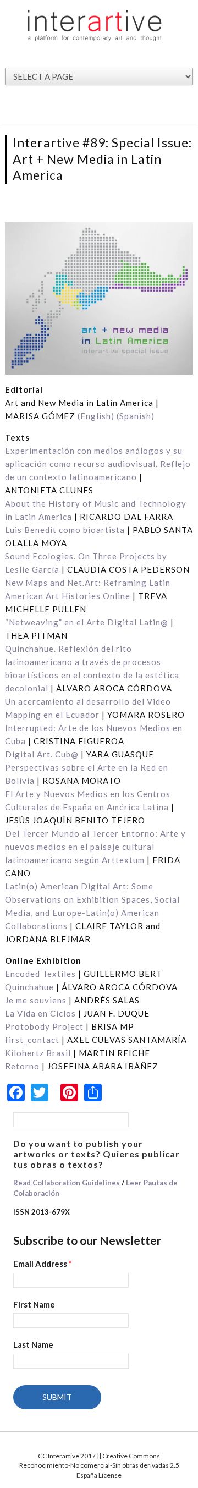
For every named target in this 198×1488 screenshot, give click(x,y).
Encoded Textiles (40, 974)
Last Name (33, 1344)
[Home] (95, 25)
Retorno (22, 1066)
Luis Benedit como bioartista (65, 530)
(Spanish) (136, 416)
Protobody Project (44, 1026)
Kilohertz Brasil (38, 1053)
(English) (96, 416)
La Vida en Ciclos (40, 1013)
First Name (34, 1304)
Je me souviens (36, 1000)
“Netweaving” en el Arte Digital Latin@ (86, 622)
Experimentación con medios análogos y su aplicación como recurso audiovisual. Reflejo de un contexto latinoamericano (98, 464)
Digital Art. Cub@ (42, 754)
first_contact (32, 1040)
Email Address (42, 1264)
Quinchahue (29, 987)
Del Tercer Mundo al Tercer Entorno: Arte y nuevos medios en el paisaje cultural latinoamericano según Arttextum (95, 846)
